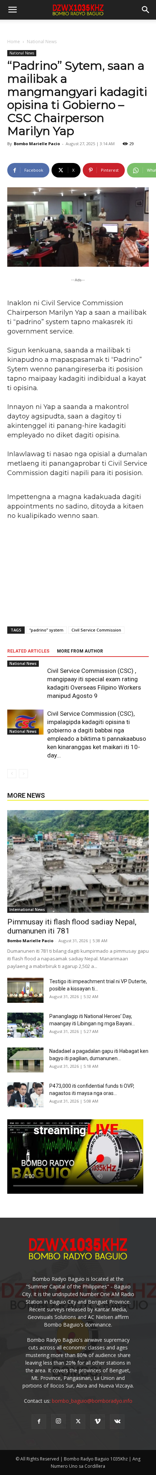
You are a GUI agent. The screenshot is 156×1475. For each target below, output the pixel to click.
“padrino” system (46, 630)
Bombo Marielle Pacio (37, 143)
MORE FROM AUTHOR (80, 651)
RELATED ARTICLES (28, 651)
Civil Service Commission (96, 630)
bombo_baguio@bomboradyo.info (92, 1400)
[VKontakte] (117, 1421)
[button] (146, 10)
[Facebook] (39, 1421)
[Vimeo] (97, 1421)
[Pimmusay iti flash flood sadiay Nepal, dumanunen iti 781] (78, 861)
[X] (78, 1421)
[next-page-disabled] (23, 773)
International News (27, 909)
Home (13, 41)
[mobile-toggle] (12, 10)
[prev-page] (11, 773)
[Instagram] (58, 1421)
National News (42, 41)
